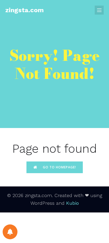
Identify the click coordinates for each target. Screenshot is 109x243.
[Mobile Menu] (99, 10)
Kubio (72, 203)
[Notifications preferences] (10, 231)
